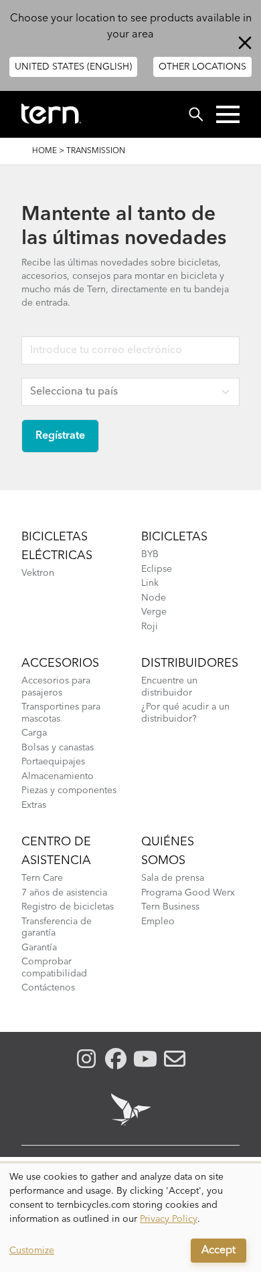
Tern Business (170, 907)
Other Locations (202, 67)
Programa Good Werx (188, 892)
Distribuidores (189, 663)
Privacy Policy (168, 1219)
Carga (34, 733)
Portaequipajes (53, 761)
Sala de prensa (172, 878)
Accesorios (60, 663)
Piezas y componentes (68, 790)
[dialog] (130, 1218)
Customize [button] (31, 1250)
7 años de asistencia (64, 892)
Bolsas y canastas (57, 747)
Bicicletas (174, 537)
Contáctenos (48, 987)
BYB (150, 554)
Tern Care (42, 878)
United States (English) (73, 67)
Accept (218, 1250)
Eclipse (156, 569)
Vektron (37, 573)
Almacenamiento (57, 776)
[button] (228, 114)
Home (44, 151)
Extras (33, 805)
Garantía (39, 947)
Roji (149, 626)
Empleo (158, 921)
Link (150, 583)
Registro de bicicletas (67, 907)
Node (153, 598)
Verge (154, 612)
